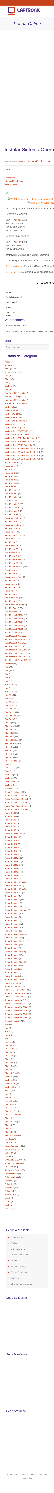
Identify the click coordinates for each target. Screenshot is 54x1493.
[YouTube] (25, 1483)
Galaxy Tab (9, 1191)
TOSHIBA (9, 1153)
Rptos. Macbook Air (13, 986)
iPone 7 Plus (10, 768)
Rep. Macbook (11, 611)
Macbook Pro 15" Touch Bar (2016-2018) (23, 455)
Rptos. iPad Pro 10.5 (14, 882)
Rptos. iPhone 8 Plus (14, 962)
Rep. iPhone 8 (11, 580)
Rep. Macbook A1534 (14, 615)
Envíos (14, 1243)
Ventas (8, 1090)
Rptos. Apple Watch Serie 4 (16, 806)
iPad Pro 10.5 (10, 709)
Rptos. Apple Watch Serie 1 (16, 795)
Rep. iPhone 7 (11, 570)
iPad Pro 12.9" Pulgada (15, 400)
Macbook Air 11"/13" (13, 410)
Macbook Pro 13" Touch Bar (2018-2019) (23, 452)
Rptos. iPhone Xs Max (14, 979)
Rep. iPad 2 (10, 473)
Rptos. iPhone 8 (12, 955)
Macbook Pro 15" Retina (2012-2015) (21, 441)
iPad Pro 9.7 (10, 719)
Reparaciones (11, 462)
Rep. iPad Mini (11, 497)
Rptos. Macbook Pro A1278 (17, 1004)
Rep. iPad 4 (10, 480)
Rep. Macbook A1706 (14, 618)
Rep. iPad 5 (10, 483)
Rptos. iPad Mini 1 (12, 861)
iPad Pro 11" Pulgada (14, 396)
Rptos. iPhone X (12, 965)
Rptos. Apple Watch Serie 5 (16, 809)
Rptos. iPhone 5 (12, 913)
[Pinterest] (28, 1483)
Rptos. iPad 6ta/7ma (13, 834)
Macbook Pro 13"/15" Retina (17, 435)
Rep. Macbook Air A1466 (15, 643)
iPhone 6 (8, 1069)
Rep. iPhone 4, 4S (12, 535)
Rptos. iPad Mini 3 (12, 868)
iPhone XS (9, 757)
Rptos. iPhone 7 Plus (14, 952)
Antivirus (8, 365)
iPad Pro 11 (10, 712)
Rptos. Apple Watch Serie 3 (16, 802)
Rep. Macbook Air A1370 (15, 639)
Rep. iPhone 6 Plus (13, 559)
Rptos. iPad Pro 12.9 (14, 889)
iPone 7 (8, 764)
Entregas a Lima (18, 1249)
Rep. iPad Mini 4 (12, 511)
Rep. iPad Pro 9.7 (12, 528)
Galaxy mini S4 (11, 1177)
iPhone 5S (9, 733)
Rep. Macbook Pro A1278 (16, 650)
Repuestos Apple (12, 1021)
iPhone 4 (8, 1052)
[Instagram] (32, 1483)
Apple (17, 161)
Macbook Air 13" (12, 417)
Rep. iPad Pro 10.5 (13, 518)
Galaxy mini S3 (11, 1174)
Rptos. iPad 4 (10, 827)
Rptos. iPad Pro (11, 879)
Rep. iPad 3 (10, 476)
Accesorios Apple (12, 372)
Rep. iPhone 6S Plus (14, 566)
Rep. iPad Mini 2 (12, 504)
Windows (8, 1208)
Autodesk (9, 1139)
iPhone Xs (9, 1132)
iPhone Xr (9, 1128)
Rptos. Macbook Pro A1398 (17, 1010)
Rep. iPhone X (11, 591)
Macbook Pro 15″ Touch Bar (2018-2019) (23, 459)
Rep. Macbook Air (12, 632)
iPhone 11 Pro (11, 1111)
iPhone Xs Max (11, 1135)
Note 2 (7, 1201)
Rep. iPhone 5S (11, 549)
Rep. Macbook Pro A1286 (16, 653)
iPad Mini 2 (9, 698)
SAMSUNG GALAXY (13, 1160)
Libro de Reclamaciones (21, 1284)
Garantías (15, 1260)
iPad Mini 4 (9, 705)
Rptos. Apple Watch (13, 792)
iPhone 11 (9, 1108)
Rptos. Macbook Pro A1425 (17, 1014)
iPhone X (8, 750)
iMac (23, 161)
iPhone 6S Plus (11, 740)
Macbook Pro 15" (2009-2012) (18, 431)
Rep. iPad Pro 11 (12, 521)
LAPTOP (8, 1142)
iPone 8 (8, 771)
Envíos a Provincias (19, 1255)
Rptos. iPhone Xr (12, 972)
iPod (6, 383)
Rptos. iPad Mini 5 (12, 875)
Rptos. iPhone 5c (12, 920)
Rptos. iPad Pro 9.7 (13, 893)
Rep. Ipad (9, 469)
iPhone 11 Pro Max (13, 1115)
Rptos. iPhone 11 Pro (14, 906)
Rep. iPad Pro (11, 514)
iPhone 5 (8, 729)
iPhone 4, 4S (10, 726)
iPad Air (8, 688)
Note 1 (7, 1198)
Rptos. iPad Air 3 (12, 854)
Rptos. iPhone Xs (12, 976)
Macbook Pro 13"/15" (14, 424)
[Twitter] (21, 1483)
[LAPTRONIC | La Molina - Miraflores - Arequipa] (24, 15)
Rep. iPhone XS (11, 601)
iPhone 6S (9, 736)
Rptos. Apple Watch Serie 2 (16, 799)
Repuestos (9, 788)
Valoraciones (11, 184)
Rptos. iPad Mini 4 (12, 872)
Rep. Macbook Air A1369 (15, 636)
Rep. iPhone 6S (11, 563)
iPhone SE (9, 747)
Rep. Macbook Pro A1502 (16, 660)
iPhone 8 (8, 1118)
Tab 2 (7, 1205)
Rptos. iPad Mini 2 (12, 865)
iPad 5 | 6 (9, 684)
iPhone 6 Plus (11, 1073)
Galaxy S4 (9, 1187)
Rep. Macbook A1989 (14, 629)
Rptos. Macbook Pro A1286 (17, 1007)
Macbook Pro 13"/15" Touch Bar (19, 445)
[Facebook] (17, 1483)
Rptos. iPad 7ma (12, 840)
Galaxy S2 (9, 1180)
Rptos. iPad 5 (10, 830)
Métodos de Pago (18, 1266)
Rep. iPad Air (10, 487)
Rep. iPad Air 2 (11, 494)
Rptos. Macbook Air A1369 (16, 990)
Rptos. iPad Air (11, 844)
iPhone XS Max (11, 761)
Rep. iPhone (10, 532)
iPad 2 (7, 674)
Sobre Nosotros (18, 1237)
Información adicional (14, 181)
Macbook (9, 386)
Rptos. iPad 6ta (11, 837)
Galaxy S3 (9, 1184)
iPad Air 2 (9, 691)
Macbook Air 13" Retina (15, 421)
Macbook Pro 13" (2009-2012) (18, 428)
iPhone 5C (9, 1063)
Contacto (15, 1278)
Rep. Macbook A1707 (14, 622)
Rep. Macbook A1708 (14, 625)
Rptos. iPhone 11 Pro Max (16, 910)
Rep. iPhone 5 (11, 539)
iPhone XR (9, 754)
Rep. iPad (9, 466)
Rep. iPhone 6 (11, 553)
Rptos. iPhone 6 (12, 927)
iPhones (8, 1104)
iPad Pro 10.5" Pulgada (15, 393)
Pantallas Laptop (12, 1149)
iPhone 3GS (10, 1049)
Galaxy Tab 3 (10, 1194)
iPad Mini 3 (9, 702)
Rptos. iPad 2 (10, 820)
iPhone (43, 161)
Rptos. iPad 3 (10, 823)
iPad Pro (8, 389)
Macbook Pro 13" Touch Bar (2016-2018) (23, 448)
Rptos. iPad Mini (12, 858)
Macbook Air (10, 782)
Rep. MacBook (11, 608)
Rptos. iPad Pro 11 (13, 886)
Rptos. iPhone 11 (12, 899)
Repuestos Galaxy (13, 1170)
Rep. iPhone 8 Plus (13, 587)
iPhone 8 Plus (11, 743)
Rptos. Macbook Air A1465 (16, 993)
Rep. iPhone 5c (11, 546)
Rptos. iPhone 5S (12, 924)
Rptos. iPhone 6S (12, 938)
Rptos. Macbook (12, 983)
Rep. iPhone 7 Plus (13, 577)
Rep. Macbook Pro (13, 646)
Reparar (8, 664)
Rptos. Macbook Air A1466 (16, 997)
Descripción (10, 178)
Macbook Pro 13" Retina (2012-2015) (21, 438)
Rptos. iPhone (11, 896)
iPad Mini (9, 695)
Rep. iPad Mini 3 (12, 507)
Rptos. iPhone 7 (12, 945)
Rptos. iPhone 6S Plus (14, 941)
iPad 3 (7, 677)
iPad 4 (7, 681)
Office (7, 1156)
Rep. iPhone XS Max (14, 605)
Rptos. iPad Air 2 (12, 851)
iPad (6, 376)
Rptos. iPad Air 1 (12, 847)
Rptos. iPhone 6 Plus (14, 934)
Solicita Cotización (19, 1272)
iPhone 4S (9, 1056)
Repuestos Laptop (13, 1146)
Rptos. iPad (10, 813)
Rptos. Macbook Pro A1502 (17, 1017)
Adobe (7, 362)
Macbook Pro (10, 785)
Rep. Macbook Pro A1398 (16, 657)
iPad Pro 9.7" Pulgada (14, 403)
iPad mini (9, 1042)
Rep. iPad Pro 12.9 (13, 525)
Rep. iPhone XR (12, 598)
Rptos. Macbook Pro (13, 1000)
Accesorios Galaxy (13, 1163)
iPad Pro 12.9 (32, 161)
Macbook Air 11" (12, 414)
